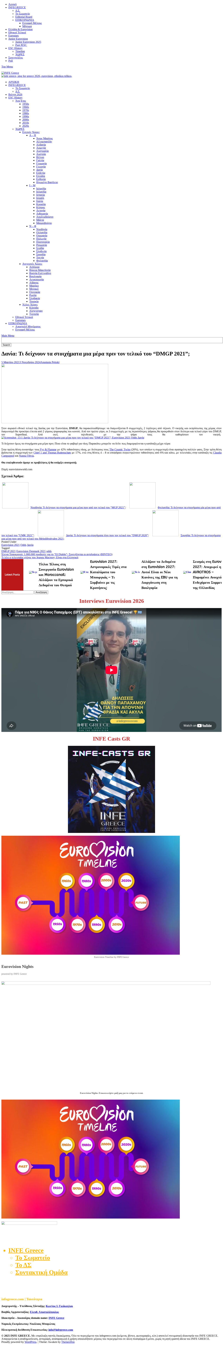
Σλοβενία (41, 251)
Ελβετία (40, 172)
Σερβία (40, 248)
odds (49, 551)
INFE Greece (56, 1317)
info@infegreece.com (60, 1329)
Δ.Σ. (17, 10)
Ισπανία (40, 194)
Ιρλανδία (41, 188)
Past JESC (21, 45)
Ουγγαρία (34, 292)
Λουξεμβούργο (44, 216)
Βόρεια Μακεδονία (40, 270)
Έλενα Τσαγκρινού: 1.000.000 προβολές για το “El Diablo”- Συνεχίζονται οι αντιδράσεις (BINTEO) (56, 554)
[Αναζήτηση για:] (17, 592)
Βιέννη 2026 (15, 94)
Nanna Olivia (26, 455)
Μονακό (34, 288)
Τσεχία (40, 257)
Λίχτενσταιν (36, 310)
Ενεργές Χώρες (31, 132)
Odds (23, 544)
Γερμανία (41, 163)
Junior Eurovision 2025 (28, 41)
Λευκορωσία (36, 279)
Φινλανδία (42, 260)
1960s (25, 107)
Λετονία (40, 210)
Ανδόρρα (34, 266)
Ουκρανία (41, 235)
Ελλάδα (40, 176)
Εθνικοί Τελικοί (17, 32)
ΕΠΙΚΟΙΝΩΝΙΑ (24, 19)
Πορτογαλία (43, 241)
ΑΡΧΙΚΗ (13, 81)
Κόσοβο (34, 307)
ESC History (15, 48)
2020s (25, 125)
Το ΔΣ (23, 1265)
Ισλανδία (41, 191)
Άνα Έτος (20, 100)
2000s (25, 119)
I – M (32, 185)
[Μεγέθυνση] (217, 986)
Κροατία (41, 204)
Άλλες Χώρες (30, 304)
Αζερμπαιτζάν (44, 141)
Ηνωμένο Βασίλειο (47, 182)
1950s (25, 103)
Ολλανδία (41, 232)
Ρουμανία (41, 245)
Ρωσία (32, 295)
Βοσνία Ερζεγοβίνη (40, 273)
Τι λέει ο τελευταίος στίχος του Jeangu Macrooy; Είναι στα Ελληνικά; (40, 557)
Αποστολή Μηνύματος (28, 326)
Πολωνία (41, 238)
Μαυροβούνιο (44, 223)
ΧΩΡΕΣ (19, 54)
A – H (32, 135)
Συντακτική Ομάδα (41, 1272)
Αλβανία (41, 144)
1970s (25, 110)
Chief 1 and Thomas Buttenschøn (52, 452)
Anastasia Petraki (49, 362)
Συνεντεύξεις (15, 57)
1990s (25, 116)
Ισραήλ (40, 197)
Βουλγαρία (35, 276)
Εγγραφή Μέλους (32, 23)
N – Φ (32, 226)
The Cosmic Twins (119, 449)
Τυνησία (34, 313)
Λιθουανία (42, 213)
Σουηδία (40, 254)
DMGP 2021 (8, 551)
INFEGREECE (17, 7)
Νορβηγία (41, 229)
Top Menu (7, 66)
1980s (25, 113)
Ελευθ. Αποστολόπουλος (44, 1312)
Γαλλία (40, 160)
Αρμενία (41, 147)
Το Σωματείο (22, 13)
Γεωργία (41, 166)
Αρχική (12, 4)
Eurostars (13, 35)
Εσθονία (41, 179)
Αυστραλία (42, 150)
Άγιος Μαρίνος (44, 138)
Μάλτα (40, 219)
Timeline (20, 51)
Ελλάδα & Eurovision (20, 29)
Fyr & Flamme (48, 449)
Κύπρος (40, 207)
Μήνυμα (27, 26)
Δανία (39, 169)
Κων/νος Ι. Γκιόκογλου (59, 1306)
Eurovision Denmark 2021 (31, 551)
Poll (10, 60)
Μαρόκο (34, 285)
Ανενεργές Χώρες (32, 263)
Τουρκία (34, 301)
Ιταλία (39, 201)
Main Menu (7, 335)
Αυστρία (41, 154)
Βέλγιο (40, 157)
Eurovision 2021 (10, 544)
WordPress (30, 1341)
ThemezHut (67, 1341)
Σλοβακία (34, 298)
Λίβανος (34, 282)
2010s (25, 122)
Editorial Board (23, 16)
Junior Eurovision (18, 38)
